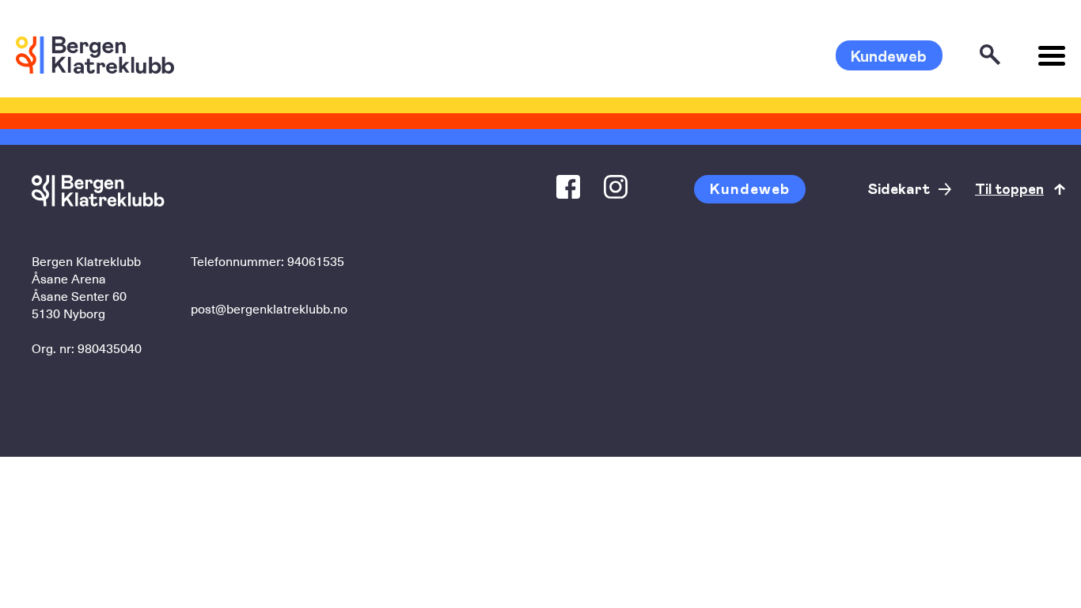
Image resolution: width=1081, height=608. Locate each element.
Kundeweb (889, 55)
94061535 (315, 260)
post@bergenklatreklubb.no (269, 307)
